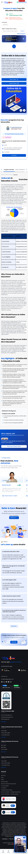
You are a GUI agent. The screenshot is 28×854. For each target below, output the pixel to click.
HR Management (5, 719)
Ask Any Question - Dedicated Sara (9, 794)
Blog (2, 777)
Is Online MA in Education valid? (10, 551)
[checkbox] (3, 37)
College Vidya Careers (6, 790)
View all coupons (21, 33)
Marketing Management (7, 717)
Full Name (4, 22)
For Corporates (5, 786)
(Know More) (9, 38)
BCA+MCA (3, 745)
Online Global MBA (5, 733)
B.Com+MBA (4, 749)
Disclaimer (4, 839)
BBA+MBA (3, 747)
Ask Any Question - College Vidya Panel (10, 792)
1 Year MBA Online (5, 735)
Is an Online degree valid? (9, 580)
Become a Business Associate (8, 783)
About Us (3, 775)
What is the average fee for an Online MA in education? (13, 566)
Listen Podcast (13, 83)
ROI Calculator (4, 781)
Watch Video (13, 79)
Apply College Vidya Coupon (9, 28)
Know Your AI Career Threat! (14, 446)
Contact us (3, 788)
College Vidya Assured (10, 37)
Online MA (11, 174)
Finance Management (6, 715)
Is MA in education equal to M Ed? (11, 596)
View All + (3, 721)
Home (2, 174)
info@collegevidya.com (7, 679)
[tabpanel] (14, 585)
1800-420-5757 (6, 687)
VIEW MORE (14, 626)
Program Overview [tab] (9, 169)
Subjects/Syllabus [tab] (20, 169)
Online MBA (4, 730)
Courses (6, 174)
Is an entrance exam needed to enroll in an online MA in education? (14, 611)
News (2, 779)
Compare (14, 155)
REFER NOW (13, 517)
